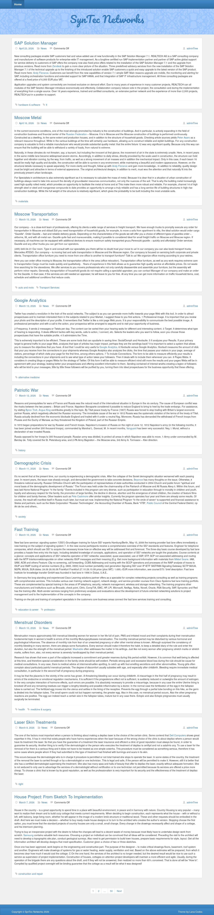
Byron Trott (31, 410)
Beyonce (138, 479)
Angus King (45, 410)
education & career (28, 609)
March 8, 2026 (26, 727)
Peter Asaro (184, 137)
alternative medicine (29, 377)
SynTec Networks (107, 18)
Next (119, 891)
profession (49, 609)
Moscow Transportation (36, 214)
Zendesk (57, 66)
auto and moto (26, 287)
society (22, 516)
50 (111, 891)
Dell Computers (178, 735)
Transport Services (49, 287)
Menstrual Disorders (33, 622)
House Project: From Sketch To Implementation (58, 796)
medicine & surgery (41, 709)
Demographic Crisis (32, 463)
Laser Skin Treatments (35, 722)
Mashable (78, 649)
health (21, 709)
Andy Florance (40, 72)
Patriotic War (26, 390)
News (44, 48)
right (20, 784)
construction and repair (30, 873)
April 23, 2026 (26, 48)
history (21, 450)
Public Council (154, 503)
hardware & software (29, 104)
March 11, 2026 (27, 468)
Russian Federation (76, 134)
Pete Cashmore (80, 496)
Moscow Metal (27, 117)
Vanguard (131, 428)
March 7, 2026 (26, 802)
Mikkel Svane (181, 559)
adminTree (192, 48)
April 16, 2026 (26, 123)
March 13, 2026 (27, 306)
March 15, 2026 (27, 219)
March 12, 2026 (27, 395)
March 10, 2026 (27, 534)
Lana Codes (195, 911)
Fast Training (26, 529)
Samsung (28, 835)
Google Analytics (30, 300)
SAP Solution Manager (35, 43)
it (46, 104)
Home (18, 4)
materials (23, 201)
